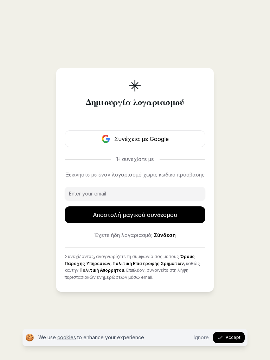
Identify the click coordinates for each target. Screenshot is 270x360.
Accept (233, 337)
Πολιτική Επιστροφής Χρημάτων (148, 263)
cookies (66, 337)
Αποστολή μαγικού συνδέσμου (135, 214)
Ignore (201, 337)
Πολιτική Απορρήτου (101, 270)
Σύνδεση (165, 235)
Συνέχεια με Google (141, 138)
